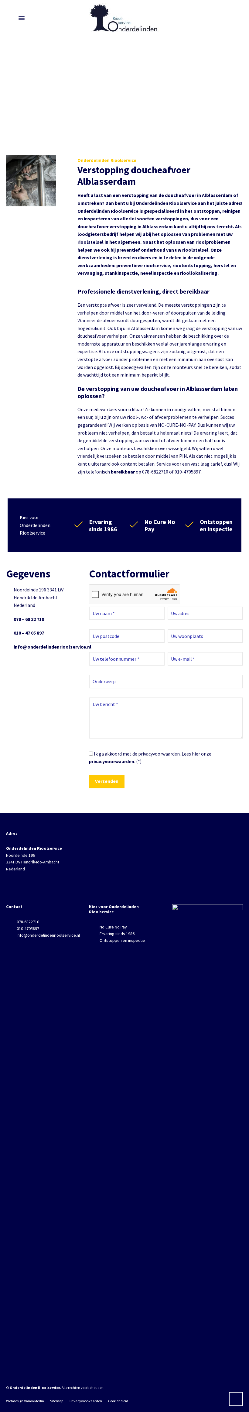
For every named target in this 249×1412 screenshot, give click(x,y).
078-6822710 (28, 922)
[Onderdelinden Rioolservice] (124, 18)
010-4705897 (28, 928)
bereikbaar (123, 472)
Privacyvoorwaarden (86, 1401)
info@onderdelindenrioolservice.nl (52, 647)
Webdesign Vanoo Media (25, 1401)
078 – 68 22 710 (29, 619)
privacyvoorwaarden (111, 761)
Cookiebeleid (118, 1401)
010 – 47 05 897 (29, 633)
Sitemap (56, 1401)
